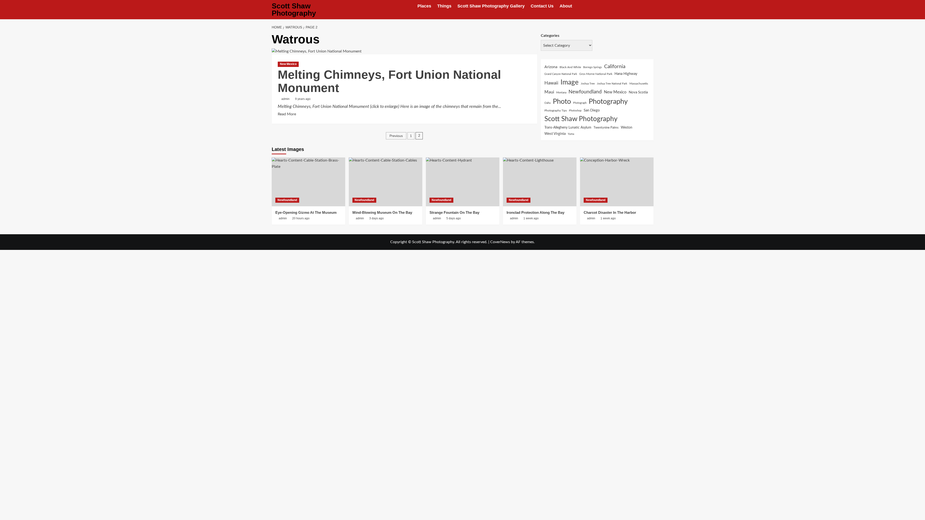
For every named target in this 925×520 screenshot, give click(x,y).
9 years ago (303, 99)
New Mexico (288, 64)
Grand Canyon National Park (560, 74)
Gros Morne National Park (595, 73)
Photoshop (575, 110)
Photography (608, 101)
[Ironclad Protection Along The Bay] (539, 181)
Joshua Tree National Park (612, 83)
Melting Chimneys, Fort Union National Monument (389, 81)
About (566, 6)
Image (570, 82)
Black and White (570, 67)
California (614, 66)
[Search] (651, 10)
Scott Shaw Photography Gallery (491, 6)
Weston (626, 127)
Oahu (547, 103)
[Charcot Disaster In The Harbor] (617, 181)
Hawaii (551, 83)
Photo (562, 101)
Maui (549, 92)
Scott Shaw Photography (294, 9)
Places (424, 6)
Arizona (550, 67)
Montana (561, 92)
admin (285, 99)
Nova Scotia (638, 92)
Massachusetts (638, 83)
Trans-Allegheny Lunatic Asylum (567, 127)
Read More (287, 114)
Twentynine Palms (606, 127)
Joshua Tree (588, 83)
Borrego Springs (592, 67)
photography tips (555, 110)
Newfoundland (585, 91)
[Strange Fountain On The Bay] (462, 181)
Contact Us (542, 6)
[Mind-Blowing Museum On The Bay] (385, 181)
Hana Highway (625, 74)
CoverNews (500, 242)
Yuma (571, 134)
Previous (396, 136)
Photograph (580, 103)
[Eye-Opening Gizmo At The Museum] (308, 181)
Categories (550, 36)
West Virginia (555, 134)
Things (444, 6)
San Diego (592, 110)
